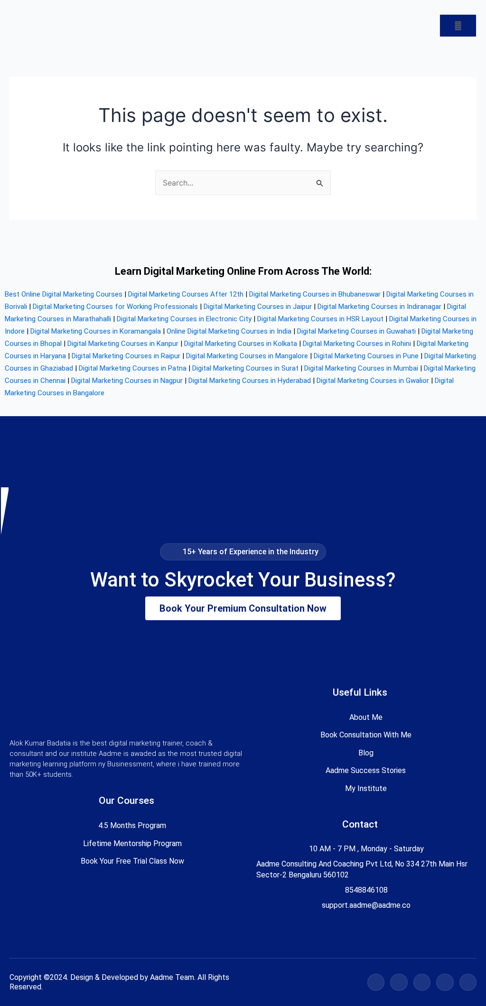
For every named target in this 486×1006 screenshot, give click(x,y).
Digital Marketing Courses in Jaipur (258, 306)
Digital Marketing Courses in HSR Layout (320, 319)
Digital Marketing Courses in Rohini (357, 343)
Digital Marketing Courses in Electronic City (184, 319)
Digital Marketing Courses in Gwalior (373, 380)
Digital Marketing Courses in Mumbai (361, 368)
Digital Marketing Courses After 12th (185, 294)
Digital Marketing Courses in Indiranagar (379, 306)
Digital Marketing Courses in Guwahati (356, 331)
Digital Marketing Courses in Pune (366, 356)
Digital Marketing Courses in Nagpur (127, 380)
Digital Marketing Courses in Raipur (126, 356)
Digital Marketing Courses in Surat (245, 368)
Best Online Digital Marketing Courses (63, 294)
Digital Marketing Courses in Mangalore (247, 356)
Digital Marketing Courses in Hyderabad (249, 380)
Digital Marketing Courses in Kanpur (122, 343)
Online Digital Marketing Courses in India (229, 331)
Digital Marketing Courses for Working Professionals (115, 306)
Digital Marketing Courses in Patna (133, 368)
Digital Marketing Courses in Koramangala (95, 331)
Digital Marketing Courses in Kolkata (240, 343)
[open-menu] (458, 25)
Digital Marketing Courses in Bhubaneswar (315, 294)
